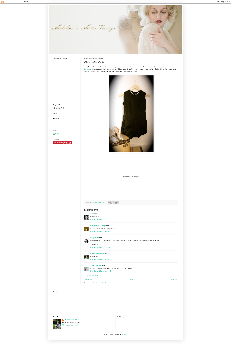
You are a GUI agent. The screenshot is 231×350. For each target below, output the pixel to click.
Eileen (92, 214)
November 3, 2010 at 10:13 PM (100, 219)
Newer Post (88, 279)
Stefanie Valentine (96, 265)
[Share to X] (113, 202)
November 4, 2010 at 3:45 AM (99, 231)
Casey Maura (94, 238)
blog (97, 244)
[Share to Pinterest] (118, 202)
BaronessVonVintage (97, 202)
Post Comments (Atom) (100, 283)
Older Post (174, 279)
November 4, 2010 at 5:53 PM (99, 259)
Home (132, 279)
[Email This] (109, 202)
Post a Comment (92, 275)
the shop (87, 69)
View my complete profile (70, 325)
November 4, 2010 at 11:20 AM (100, 247)
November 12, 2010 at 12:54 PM (100, 271)
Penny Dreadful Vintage (98, 226)
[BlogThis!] (111, 202)
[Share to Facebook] (116, 202)
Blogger (124, 334)
